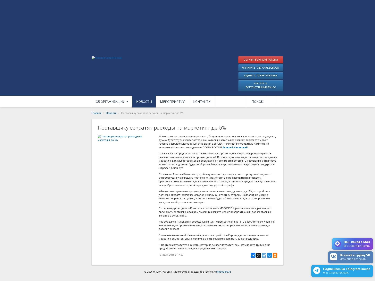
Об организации (111, 102)
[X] (258, 255)
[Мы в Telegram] (279, 100)
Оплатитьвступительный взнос (261, 85)
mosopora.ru (223, 271)
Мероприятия (172, 102)
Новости (144, 102)
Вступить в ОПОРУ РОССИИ (261, 59)
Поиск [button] (257, 102)
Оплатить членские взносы (260, 67)
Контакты (202, 102)
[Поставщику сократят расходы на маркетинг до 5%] (126, 154)
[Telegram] (264, 255)
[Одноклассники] (275, 255)
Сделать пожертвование (260, 75)
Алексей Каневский (235, 147)
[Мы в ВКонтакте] (271, 100)
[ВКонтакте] (253, 255)
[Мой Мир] (269, 255)
